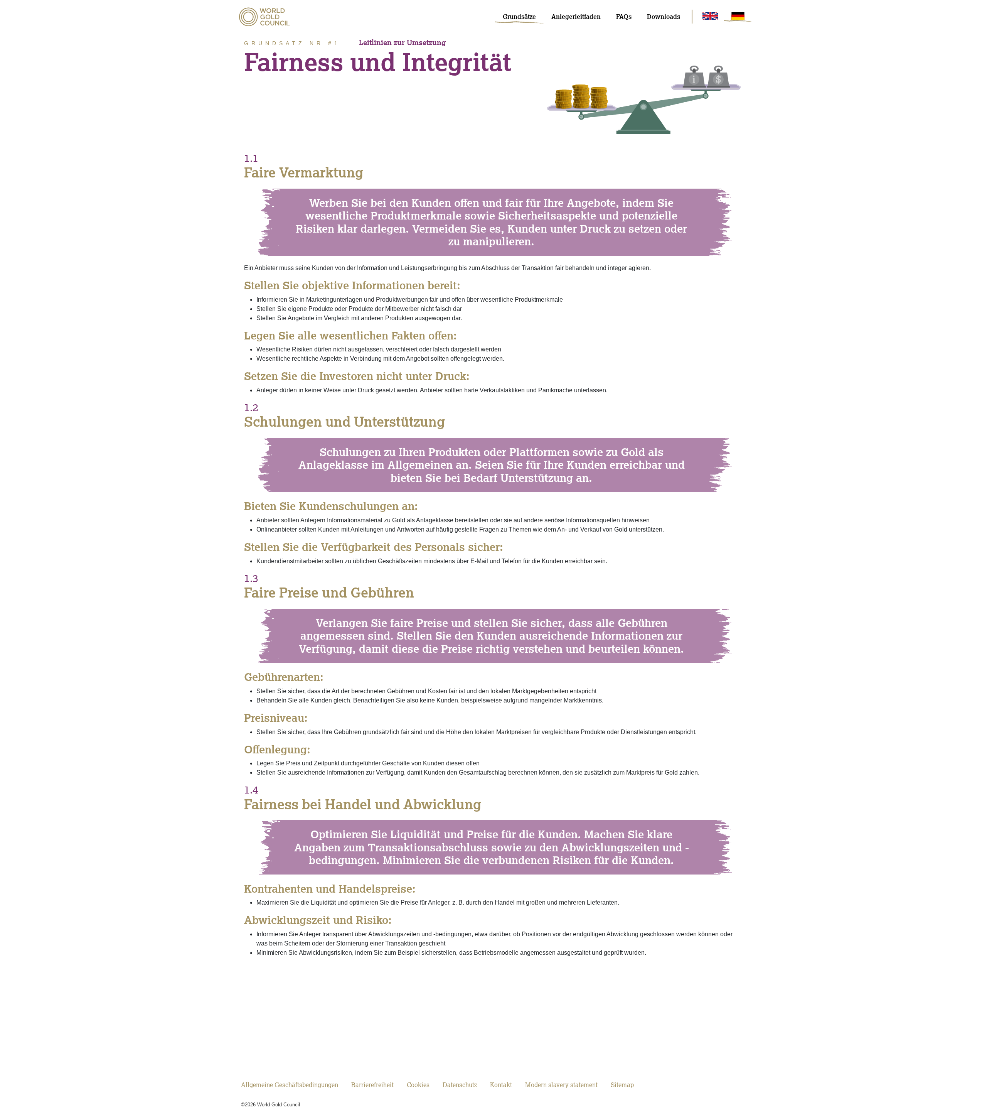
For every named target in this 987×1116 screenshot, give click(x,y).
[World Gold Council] (264, 17)
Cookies (418, 1085)
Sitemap (622, 1085)
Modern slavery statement (561, 1085)
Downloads (663, 16)
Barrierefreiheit (372, 1085)
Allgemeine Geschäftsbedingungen (289, 1085)
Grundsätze (519, 16)
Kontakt (501, 1085)
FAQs (624, 16)
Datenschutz (460, 1085)
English (710, 16)
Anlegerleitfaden (576, 16)
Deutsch (738, 16)
